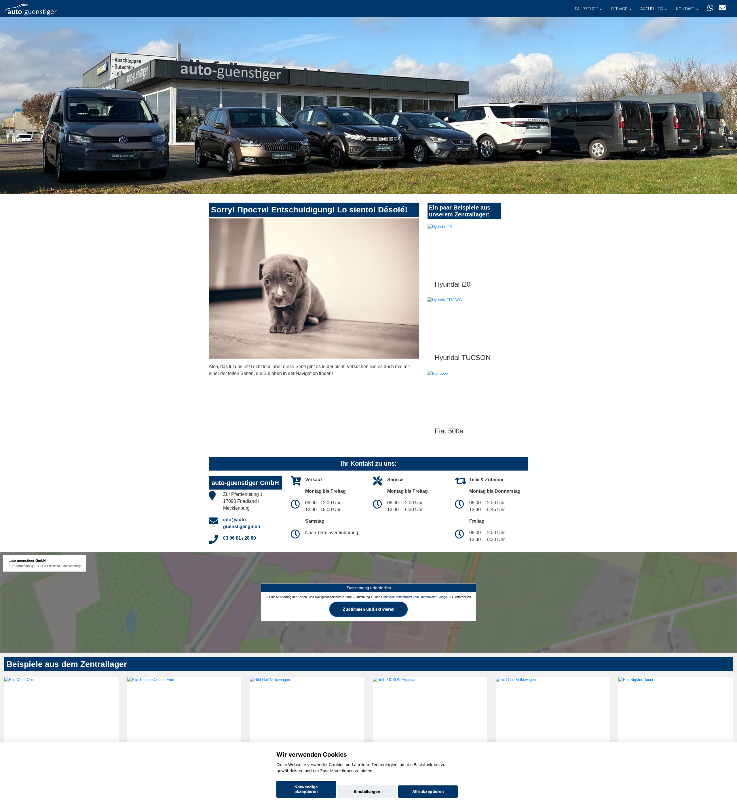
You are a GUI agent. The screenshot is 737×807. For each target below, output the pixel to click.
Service (619, 9)
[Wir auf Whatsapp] (710, 8)
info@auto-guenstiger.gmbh (241, 523)
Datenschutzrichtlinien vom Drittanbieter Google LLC (417, 596)
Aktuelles (651, 9)
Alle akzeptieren (428, 791)
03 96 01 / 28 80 (239, 538)
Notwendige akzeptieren (306, 789)
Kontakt (685, 9)
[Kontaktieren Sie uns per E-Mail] (722, 8)
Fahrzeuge (586, 9)
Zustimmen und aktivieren (369, 609)
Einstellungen (367, 791)
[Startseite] (30, 9)
